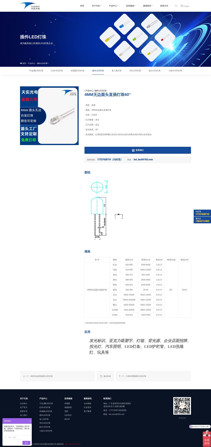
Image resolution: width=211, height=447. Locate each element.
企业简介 (23, 403)
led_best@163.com (143, 160)
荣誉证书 (23, 411)
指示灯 (67, 419)
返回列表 (107, 376)
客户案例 (87, 411)
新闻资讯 (147, 6)
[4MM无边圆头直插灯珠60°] (49, 115)
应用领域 (130, 6)
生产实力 (23, 407)
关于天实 (96, 6)
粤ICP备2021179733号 (72, 444)
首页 (82, 6)
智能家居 (68, 407)
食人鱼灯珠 (116, 71)
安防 (66, 411)
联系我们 (139, 150)
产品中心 (113, 6)
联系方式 (164, 6)
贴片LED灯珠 (155, 71)
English (186, 6)
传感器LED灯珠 (77, 71)
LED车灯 (68, 415)
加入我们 (23, 415)
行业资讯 (87, 407)
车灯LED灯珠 (135, 71)
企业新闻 (87, 403)
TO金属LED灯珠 (36, 71)
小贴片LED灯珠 (175, 71)
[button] (176, 6)
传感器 (67, 403)
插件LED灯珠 (42, 63)
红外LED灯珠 (57, 71)
